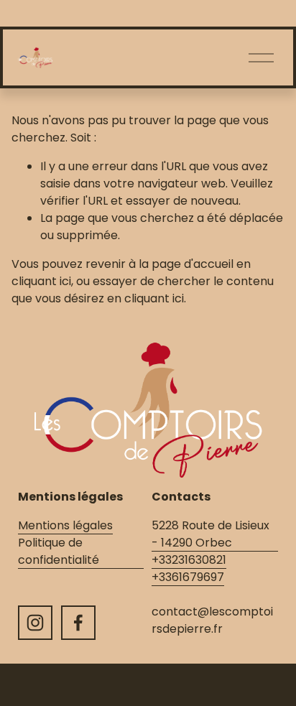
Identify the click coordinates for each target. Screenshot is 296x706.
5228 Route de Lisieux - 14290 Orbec (210, 534)
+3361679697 (188, 577)
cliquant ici (41, 281)
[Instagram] (35, 622)
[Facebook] (78, 622)
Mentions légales (65, 525)
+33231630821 (189, 560)
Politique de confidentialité (58, 551)
